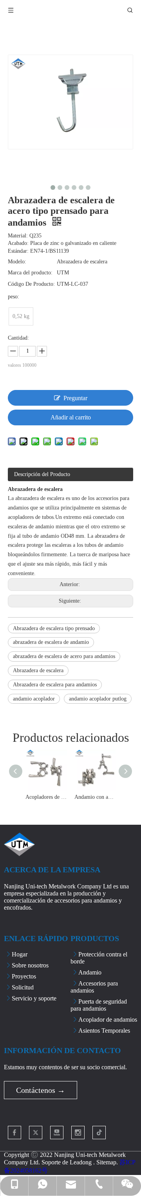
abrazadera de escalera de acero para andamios (64, 656)
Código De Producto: (31, 284)
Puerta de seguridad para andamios (98, 1005)
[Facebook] (14, 1132)
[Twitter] (35, 1132)
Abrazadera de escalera (38, 670)
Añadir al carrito (71, 417)
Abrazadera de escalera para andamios (55, 685)
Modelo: (17, 262)
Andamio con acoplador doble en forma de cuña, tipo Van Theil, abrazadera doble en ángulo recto (95, 797)
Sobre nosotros (30, 965)
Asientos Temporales (104, 1030)
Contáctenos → (40, 1090)
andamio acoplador (34, 699)
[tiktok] (99, 1132)
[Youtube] (56, 1132)
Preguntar (75, 398)
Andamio (89, 972)
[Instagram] (78, 1132)
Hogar (19, 954)
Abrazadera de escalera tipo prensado (54, 628)
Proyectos (24, 976)
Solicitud (23, 987)
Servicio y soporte (34, 998)
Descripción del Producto (42, 474)
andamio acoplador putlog (98, 699)
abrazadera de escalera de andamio (51, 642)
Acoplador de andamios (107, 1019)
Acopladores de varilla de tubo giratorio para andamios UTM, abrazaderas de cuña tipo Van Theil (46, 797)
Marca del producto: (30, 273)
